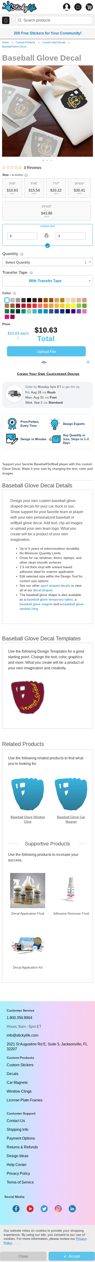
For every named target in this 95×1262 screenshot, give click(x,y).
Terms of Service (20, 1182)
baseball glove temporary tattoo (50, 599)
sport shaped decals (55, 585)
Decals (12, 1074)
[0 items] (89, 7)
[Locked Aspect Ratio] (46, 235)
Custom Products (25, 42)
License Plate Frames (24, 1100)
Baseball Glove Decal (14, 46)
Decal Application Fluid (27, 913)
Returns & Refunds (22, 1147)
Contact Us (16, 1121)
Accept (74, 1256)
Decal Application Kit (27, 967)
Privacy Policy (18, 1173)
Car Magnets (17, 1082)
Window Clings (19, 1091)
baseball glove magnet (36, 604)
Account (66, 7)
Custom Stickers (20, 1065)
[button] (5, 20)
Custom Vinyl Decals (53, 42)
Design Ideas (17, 1156)
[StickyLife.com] (19, 7)
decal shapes (43, 590)
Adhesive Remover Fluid (71, 913)
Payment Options (21, 1138)
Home (5, 42)
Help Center (17, 1165)
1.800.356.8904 (19, 1018)
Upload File (46, 352)
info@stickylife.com (22, 1035)
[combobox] (54, 20)
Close (23, 1256)
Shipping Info (17, 1129)
